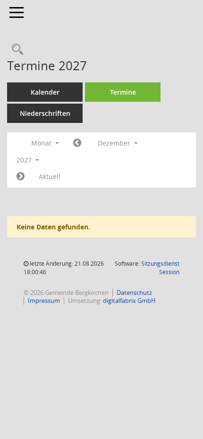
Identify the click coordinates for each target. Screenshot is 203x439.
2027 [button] (25, 159)
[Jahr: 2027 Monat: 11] (77, 143)
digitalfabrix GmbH (129, 300)
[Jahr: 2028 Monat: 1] (20, 176)
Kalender (45, 92)
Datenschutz (134, 292)
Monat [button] (42, 142)
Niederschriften (45, 113)
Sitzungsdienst (160, 268)
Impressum (44, 300)
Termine (123, 92)
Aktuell (49, 176)
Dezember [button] (115, 142)
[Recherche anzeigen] (15, 49)
